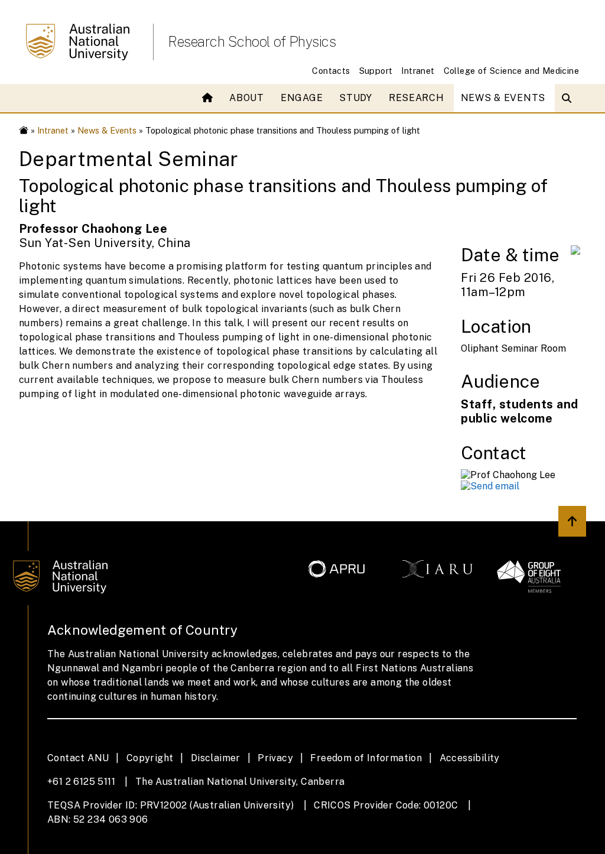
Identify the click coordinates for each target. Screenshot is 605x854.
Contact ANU (78, 758)
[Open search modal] (569, 98)
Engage (302, 97)
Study (355, 97)
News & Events (503, 97)
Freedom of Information (366, 758)
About (246, 97)
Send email (494, 486)
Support (376, 71)
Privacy (275, 758)
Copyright (150, 758)
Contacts (331, 71)
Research (416, 97)
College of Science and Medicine (511, 71)
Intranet (417, 71)
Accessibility (470, 758)
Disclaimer (215, 758)
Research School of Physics (252, 41)
